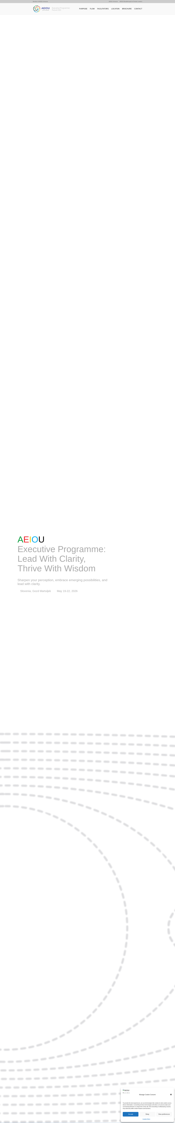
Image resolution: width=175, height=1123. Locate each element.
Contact (138, 9)
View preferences (164, 1114)
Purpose (83, 9)
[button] (171, 1095)
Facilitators (103, 9)
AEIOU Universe (113, 1)
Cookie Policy (146, 1119)
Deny (147, 1114)
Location (115, 9)
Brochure (127, 9)
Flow (92, 9)
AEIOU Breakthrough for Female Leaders (131, 1)
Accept (130, 1114)
